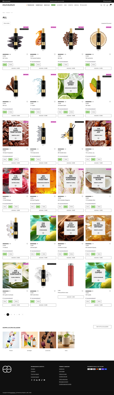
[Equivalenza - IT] (9, 5)
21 (20, 314)
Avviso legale (62, 371)
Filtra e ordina (6, 23)
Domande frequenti (35, 377)
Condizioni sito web (63, 376)
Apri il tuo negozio (7, 1)
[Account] (107, 5)
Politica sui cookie (63, 374)
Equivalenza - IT (13, 392)
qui (49, 1)
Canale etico (61, 369)
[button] (101, 5)
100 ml (10, 64)
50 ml (65, 112)
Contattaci (33, 371)
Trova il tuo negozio (107, 1)
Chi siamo (33, 369)
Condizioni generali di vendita (65, 384)
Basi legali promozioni (63, 381)
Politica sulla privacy (63, 379)
